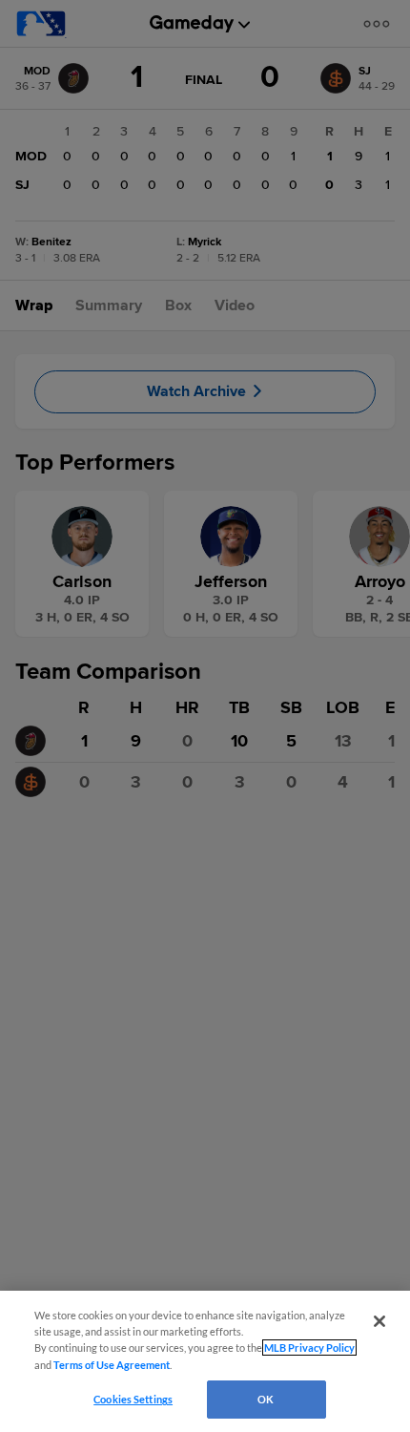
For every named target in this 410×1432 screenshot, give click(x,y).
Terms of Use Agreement (111, 1364)
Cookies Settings (133, 1399)
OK (265, 1399)
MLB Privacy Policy (309, 1347)
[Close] (379, 1321)
